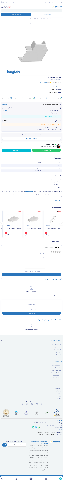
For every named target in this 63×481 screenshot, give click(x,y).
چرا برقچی (59, 386)
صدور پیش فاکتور (15, 14)
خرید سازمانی (46, 14)
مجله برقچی (58, 391)
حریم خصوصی (58, 388)
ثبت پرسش (30, 313)
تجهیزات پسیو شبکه (54, 18)
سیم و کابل (58, 352)
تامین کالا (59, 393)
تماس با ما (59, 398)
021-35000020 (17, 2)
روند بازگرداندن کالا (57, 378)
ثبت (5, 445)
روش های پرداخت (57, 375)
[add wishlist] (33, 23)
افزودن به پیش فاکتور (31, 138)
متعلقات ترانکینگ (44, 18)
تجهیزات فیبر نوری (57, 349)
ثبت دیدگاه (30, 274)
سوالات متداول (58, 367)
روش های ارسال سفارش (55, 373)
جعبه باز (59, 357)
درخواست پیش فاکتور (56, 365)
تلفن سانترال (58, 354)
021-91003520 (35, 423)
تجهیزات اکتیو (58, 347)
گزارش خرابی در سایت (56, 370)
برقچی (61, 18)
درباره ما (59, 396)
